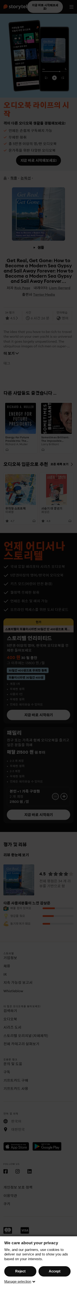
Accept (54, 1271)
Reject (20, 1271)
